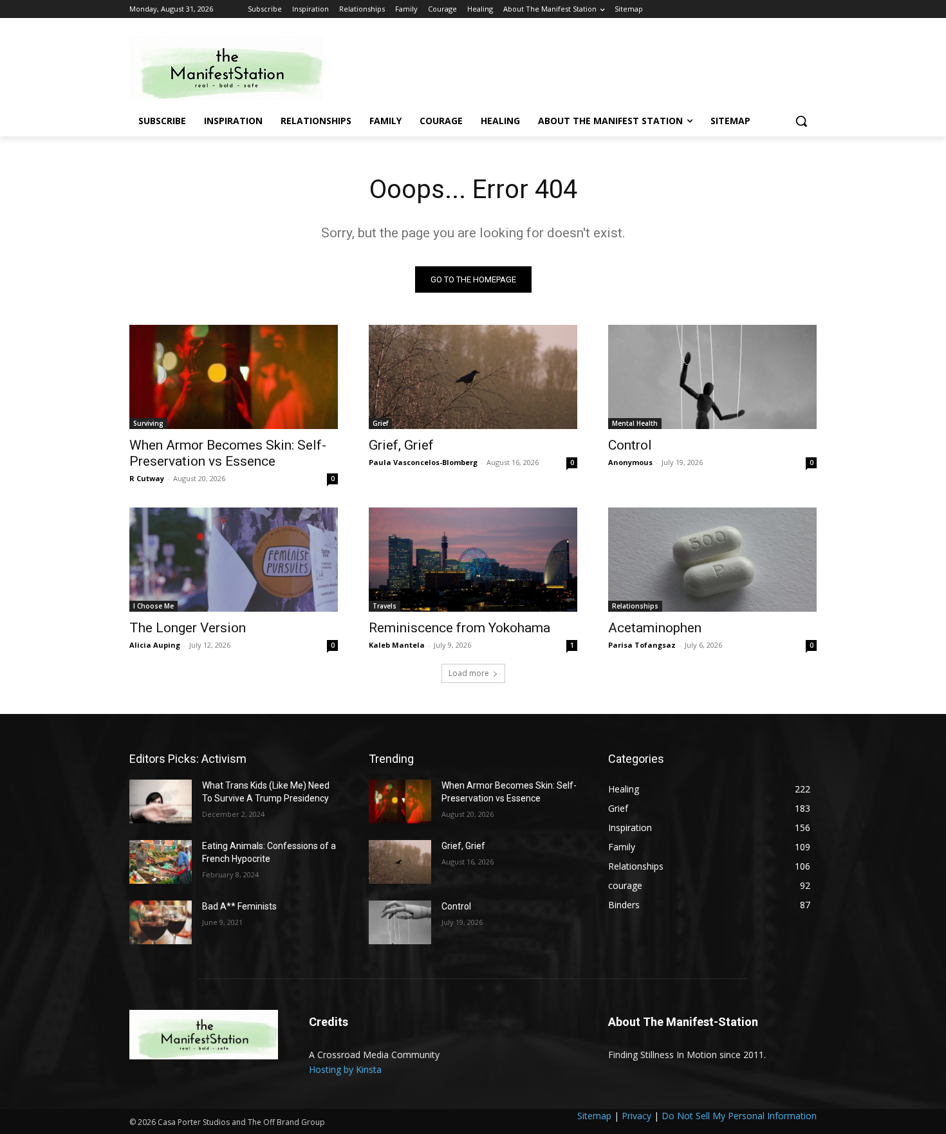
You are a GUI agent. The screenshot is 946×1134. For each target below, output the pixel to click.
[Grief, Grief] (473, 377)
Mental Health (635, 423)
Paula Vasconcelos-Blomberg (423, 462)
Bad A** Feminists (239, 906)
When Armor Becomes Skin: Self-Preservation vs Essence (227, 453)
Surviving (148, 423)
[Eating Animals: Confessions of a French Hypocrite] (160, 862)
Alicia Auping (154, 645)
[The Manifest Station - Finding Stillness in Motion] (232, 68)
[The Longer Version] (233, 560)
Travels (384, 605)
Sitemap (594, 1116)
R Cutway (146, 478)
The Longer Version (187, 628)
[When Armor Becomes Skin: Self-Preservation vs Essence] (233, 377)
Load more (469, 673)
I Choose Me (153, 605)
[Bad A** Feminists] (160, 922)
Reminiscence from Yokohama (459, 628)
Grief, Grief (401, 445)
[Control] (712, 377)
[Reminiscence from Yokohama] (473, 560)
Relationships (635, 605)
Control (630, 445)
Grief (380, 423)
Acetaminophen (654, 628)
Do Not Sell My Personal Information (739, 1116)
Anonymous (630, 462)
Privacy (636, 1116)
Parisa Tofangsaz (642, 645)
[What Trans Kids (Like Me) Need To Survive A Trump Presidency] (160, 801)
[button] (801, 120)
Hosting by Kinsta (345, 1069)
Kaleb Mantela (397, 645)
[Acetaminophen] (712, 560)
